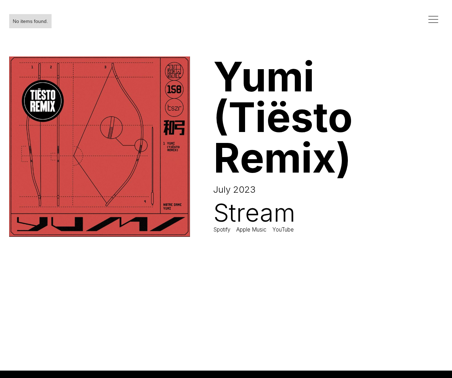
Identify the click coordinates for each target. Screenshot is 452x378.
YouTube (283, 229)
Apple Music (251, 229)
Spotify (222, 229)
